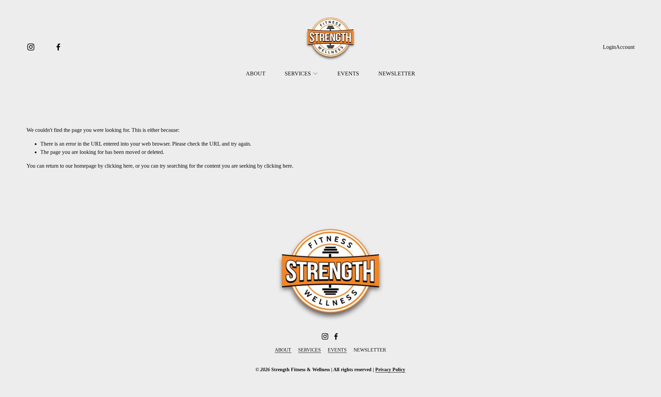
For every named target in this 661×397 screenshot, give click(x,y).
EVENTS (348, 73)
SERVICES (309, 350)
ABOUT (255, 73)
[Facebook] (58, 47)
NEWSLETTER (396, 73)
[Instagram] (31, 47)
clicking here (119, 166)
